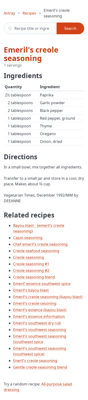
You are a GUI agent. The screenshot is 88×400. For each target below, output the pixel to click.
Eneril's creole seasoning (35, 360)
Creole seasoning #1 (31, 264)
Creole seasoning (28, 257)
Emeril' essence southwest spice (41, 283)
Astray (9, 13)
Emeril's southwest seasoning (39, 329)
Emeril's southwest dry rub (37, 323)
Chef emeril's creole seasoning (40, 244)
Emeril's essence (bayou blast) (39, 309)
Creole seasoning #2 (31, 270)
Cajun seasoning (27, 237)
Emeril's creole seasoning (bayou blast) (47, 296)
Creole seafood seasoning (36, 250)
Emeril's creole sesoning (34, 303)
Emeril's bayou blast (31, 290)
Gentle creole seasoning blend (40, 367)
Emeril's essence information (39, 316)
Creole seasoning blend (34, 277)
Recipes (29, 13)
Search (70, 28)
